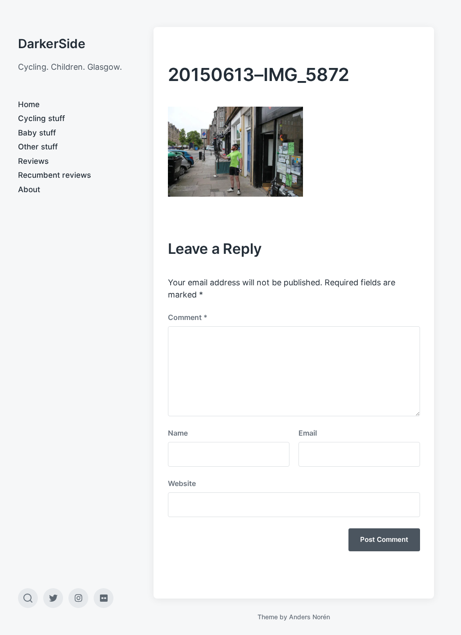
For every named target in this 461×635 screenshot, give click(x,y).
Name (178, 432)
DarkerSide (52, 43)
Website (182, 483)
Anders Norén (309, 617)
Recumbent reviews (54, 175)
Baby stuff (37, 132)
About (29, 189)
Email (307, 432)
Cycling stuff (41, 118)
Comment (188, 317)
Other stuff (38, 146)
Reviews (33, 161)
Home (29, 104)
